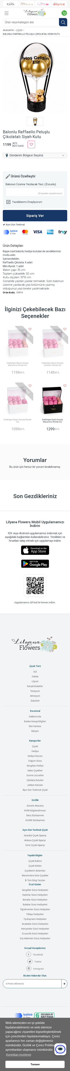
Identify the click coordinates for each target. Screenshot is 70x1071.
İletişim (35, 731)
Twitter (37, 961)
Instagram (38, 969)
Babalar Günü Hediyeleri (35, 904)
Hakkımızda (35, 716)
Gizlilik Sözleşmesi (35, 820)
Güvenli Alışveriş (35, 805)
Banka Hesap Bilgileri (35, 721)
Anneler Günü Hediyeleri (35, 899)
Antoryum (35, 696)
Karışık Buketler (35, 686)
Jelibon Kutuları (35, 785)
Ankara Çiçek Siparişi (35, 840)
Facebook (38, 954)
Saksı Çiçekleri (35, 770)
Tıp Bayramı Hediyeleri (35, 919)
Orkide (35, 676)
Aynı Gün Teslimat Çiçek (35, 790)
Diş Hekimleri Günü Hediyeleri (35, 938)
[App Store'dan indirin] (35, 550)
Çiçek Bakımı (35, 861)
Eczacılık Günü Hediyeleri (35, 933)
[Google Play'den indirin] (35, 564)
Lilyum (35, 681)
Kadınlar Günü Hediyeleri (35, 895)
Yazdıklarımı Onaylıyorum (27, 201)
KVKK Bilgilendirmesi (35, 810)
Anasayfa (8, 30)
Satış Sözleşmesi (35, 815)
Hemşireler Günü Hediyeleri (35, 928)
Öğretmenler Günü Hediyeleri (35, 909)
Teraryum (35, 691)
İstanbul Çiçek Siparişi (35, 835)
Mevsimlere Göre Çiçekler (35, 875)
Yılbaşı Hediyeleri (35, 914)
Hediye (35, 751)
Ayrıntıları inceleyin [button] (18, 1054)
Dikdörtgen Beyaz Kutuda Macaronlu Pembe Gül (17, 364)
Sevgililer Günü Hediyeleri (35, 890)
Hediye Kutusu (35, 756)
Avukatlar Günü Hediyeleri (35, 924)
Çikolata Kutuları (35, 780)
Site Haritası (35, 726)
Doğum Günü (35, 761)
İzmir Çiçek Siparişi (35, 845)
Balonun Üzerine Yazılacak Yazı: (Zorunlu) (31, 184)
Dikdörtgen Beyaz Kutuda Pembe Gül (17, 421)
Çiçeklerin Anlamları (35, 870)
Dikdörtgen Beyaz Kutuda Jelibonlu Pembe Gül (52, 364)
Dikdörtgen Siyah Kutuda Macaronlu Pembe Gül (52, 421)
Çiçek (19, 30)
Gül (35, 671)
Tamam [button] (35, 1064)
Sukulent (35, 700)
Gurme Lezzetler (35, 775)
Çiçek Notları (35, 866)
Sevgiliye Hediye (35, 765)
